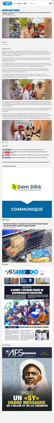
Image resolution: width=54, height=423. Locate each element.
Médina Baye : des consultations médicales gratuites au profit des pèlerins (29, 155)
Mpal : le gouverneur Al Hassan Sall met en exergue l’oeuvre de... (27, 149)
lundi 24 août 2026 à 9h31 (9, 227)
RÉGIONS (21, 3)
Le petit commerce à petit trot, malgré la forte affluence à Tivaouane (29, 157)
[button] (53, 1)
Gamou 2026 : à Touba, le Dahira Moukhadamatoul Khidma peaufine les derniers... (28, 152)
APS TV (26, 3)
